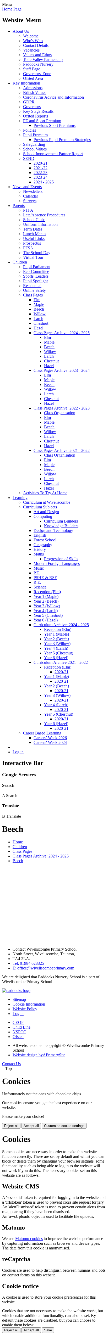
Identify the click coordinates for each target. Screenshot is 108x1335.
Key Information (26, 83)
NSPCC (19, 1032)
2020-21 (40, 163)
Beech (39, 309)
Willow (40, 314)
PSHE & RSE (45, 577)
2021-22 (40, 168)
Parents (19, 205)
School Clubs (34, 219)
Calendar (30, 196)
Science (40, 587)
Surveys (29, 201)
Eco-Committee (36, 271)
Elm (37, 300)
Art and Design (46, 511)
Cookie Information (29, 1004)
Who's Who (33, 40)
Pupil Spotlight (35, 281)
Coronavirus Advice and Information (53, 97)
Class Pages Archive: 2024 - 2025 (62, 332)
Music (39, 568)
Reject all (11, 1126)
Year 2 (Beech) (46, 601)
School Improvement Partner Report (53, 154)
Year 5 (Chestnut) (48, 615)
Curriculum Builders (61, 521)
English (40, 535)
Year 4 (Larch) (46, 610)
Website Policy (25, 1009)
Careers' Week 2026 (50, 738)
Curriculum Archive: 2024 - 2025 (61, 624)
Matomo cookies (29, 1238)
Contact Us (11, 1064)
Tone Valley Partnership (43, 59)
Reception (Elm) (47, 592)
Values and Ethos (37, 55)
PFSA (28, 248)
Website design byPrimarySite (39, 1055)
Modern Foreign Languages (57, 563)
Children (20, 262)
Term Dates (32, 229)
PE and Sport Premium (42, 121)
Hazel (38, 328)
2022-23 (40, 172)
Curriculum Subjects (40, 507)
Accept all (31, 1126)
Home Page (11, 9)
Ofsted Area (33, 78)
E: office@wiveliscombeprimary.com (43, 968)
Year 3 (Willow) (47, 606)
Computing (43, 516)
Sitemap (19, 999)
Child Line (21, 1027)
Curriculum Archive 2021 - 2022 (61, 662)
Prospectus (32, 243)
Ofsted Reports (35, 116)
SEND (28, 158)
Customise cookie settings (64, 1126)
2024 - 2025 (44, 182)
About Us (21, 31)
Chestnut (41, 323)
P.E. (37, 573)
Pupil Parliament (36, 267)
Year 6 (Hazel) (46, 620)
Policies (29, 130)
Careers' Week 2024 (50, 742)
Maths (39, 554)
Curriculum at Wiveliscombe (46, 502)
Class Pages (33, 295)
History (40, 549)
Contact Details (35, 45)
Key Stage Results (38, 111)
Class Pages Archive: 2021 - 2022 (62, 450)
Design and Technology (53, 530)
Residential (32, 285)
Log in (18, 752)
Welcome (31, 36)
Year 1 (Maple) (46, 596)
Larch (38, 318)
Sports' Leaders (35, 276)
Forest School (45, 540)
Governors (32, 106)
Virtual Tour (33, 257)
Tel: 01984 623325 (28, 963)
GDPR (29, 102)
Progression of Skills (61, 559)
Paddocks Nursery (38, 64)
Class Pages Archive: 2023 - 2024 (62, 370)
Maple (39, 304)
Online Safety (34, 290)
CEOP (18, 1022)
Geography (43, 544)
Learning (20, 497)
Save (48, 1330)
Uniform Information (40, 224)
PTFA (28, 210)
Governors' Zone (37, 73)
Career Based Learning (42, 733)
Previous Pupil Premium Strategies (62, 139)
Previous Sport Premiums (54, 125)
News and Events (27, 186)
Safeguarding (34, 144)
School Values (35, 149)
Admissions (32, 88)
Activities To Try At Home (45, 493)
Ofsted (18, 1036)
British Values (34, 92)
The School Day (36, 252)
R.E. (37, 582)
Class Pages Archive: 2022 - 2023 (62, 408)
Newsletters (32, 191)
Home (18, 842)
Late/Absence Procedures (44, 215)
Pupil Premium (35, 135)
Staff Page (31, 69)
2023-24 (40, 177)
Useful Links (34, 238)
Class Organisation (59, 413)
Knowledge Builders (61, 526)
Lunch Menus (34, 234)
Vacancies (31, 50)
